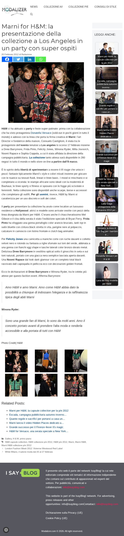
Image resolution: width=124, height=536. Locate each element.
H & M (16, 438)
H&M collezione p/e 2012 (40, 442)
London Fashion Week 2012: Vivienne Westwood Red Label (33, 448)
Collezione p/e (78, 6)
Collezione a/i (53, 6)
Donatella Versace (41, 132)
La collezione (37, 157)
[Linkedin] (29, 59)
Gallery (8, 438)
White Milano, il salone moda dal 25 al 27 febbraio (29, 452)
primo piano (25, 438)
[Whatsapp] (40, 59)
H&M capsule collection (16, 442)
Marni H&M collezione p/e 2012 (16, 445)
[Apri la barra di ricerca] (31, 14)
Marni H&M (80, 442)
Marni (71, 442)
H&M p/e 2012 (60, 442)
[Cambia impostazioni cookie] (6, 530)
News (34, 6)
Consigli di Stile (105, 6)
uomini (44, 194)
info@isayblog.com (73, 487)
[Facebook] (7, 59)
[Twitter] (18, 59)
